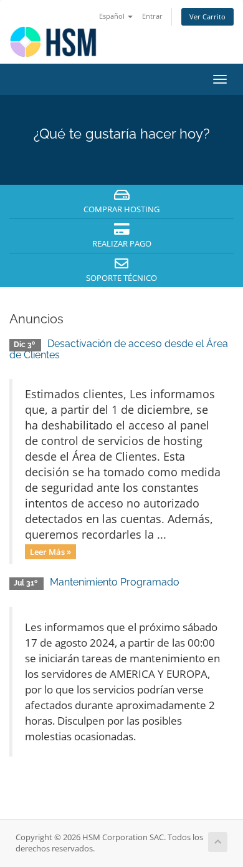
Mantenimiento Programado (114, 582)
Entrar (152, 16)
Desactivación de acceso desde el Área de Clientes (118, 349)
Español (112, 16)
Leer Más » (50, 551)
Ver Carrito (207, 16)
